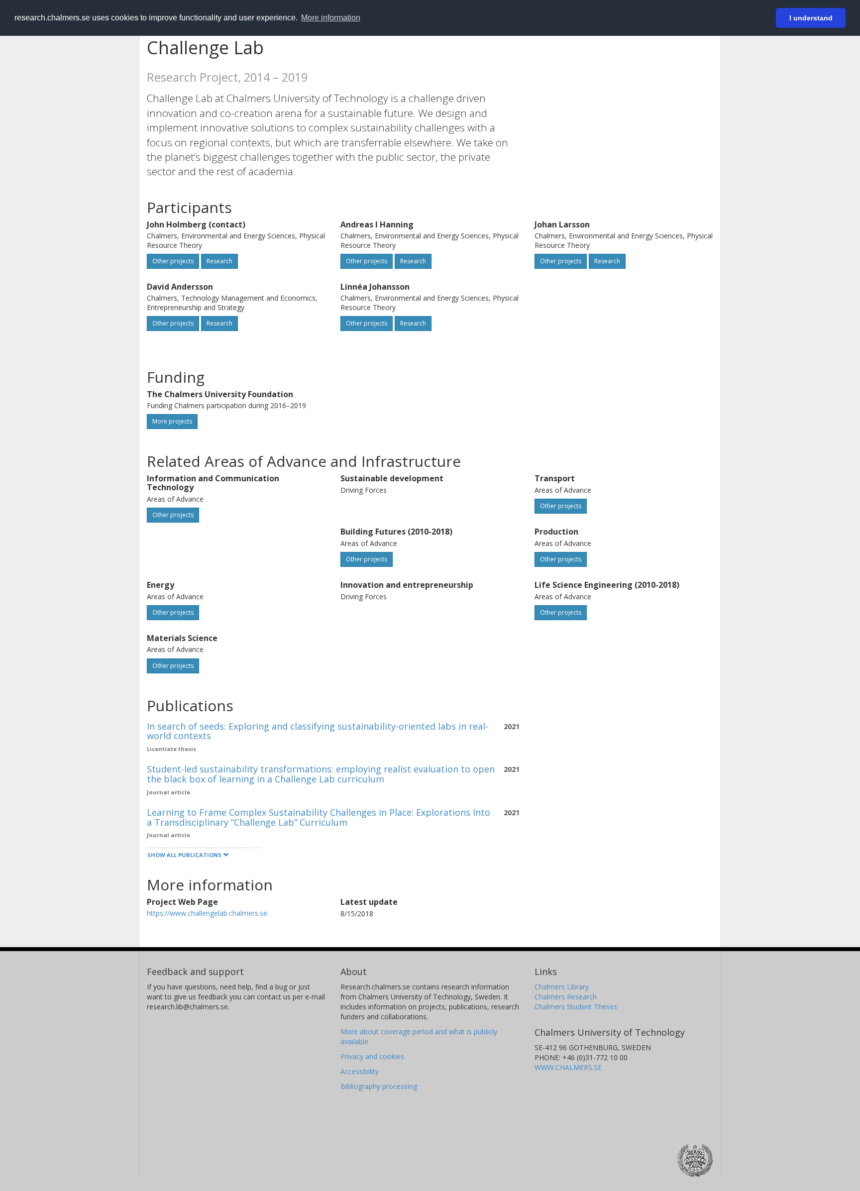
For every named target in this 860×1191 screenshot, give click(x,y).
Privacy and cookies (372, 1056)
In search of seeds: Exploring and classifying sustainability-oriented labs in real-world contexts (317, 731)
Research (219, 261)
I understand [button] (811, 18)
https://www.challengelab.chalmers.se (207, 913)
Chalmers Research (566, 996)
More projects (172, 421)
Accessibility (359, 1071)
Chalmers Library (562, 986)
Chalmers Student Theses (576, 1006)
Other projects (173, 261)
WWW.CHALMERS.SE (568, 1067)
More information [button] (330, 17)
